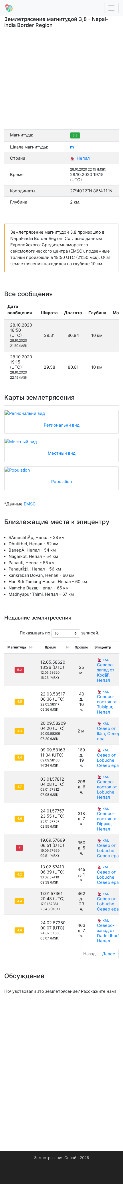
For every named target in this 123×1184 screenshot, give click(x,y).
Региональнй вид (62, 425)
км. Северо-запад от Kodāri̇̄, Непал (106, 670)
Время (50, 647)
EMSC (30, 504)
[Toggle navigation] (111, 8)
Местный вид (62, 453)
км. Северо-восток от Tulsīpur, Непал (107, 702)
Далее (108, 953)
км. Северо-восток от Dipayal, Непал (107, 819)
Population (61, 481)
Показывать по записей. (59, 633)
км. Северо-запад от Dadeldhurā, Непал (109, 930)
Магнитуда (16, 647)
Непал (83, 158)
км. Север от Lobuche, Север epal (108, 757)
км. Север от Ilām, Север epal (108, 731)
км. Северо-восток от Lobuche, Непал (107, 787)
